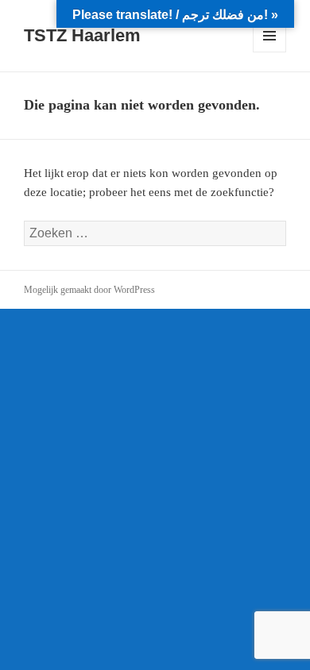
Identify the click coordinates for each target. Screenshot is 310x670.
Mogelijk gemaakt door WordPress (89, 289)
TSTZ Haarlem (82, 35)
